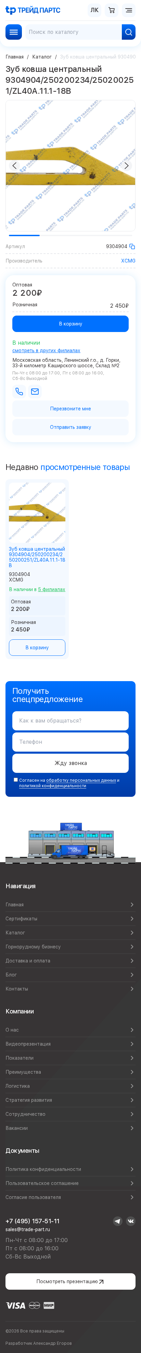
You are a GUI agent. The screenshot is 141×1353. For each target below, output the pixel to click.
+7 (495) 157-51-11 (32, 1221)
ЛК (95, 10)
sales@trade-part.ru (27, 1229)
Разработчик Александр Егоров (38, 1343)
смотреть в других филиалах (46, 350)
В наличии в (37, 589)
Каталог (42, 57)
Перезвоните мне (70, 408)
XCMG (128, 261)
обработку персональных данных (81, 780)
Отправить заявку (70, 427)
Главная (14, 57)
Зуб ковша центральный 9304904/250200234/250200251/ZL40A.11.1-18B (37, 557)
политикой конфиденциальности (52, 785)
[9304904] (132, 246)
